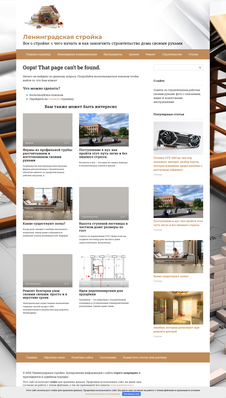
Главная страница (38, 54)
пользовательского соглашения (102, 393)
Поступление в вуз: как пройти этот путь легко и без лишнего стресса (103, 153)
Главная (31, 357)
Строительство (172, 54)
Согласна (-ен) (131, 393)
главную (54, 99)
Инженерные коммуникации (77, 54)
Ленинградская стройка (62, 36)
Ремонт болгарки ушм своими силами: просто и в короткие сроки (45, 294)
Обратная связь (54, 357)
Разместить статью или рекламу (145, 357)
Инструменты (113, 54)
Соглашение (108, 357)
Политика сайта (82, 357)
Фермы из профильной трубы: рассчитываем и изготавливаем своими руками (47, 155)
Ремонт (151, 54)
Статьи (193, 54)
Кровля (134, 54)
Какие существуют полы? (44, 223)
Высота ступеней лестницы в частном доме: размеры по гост (103, 226)
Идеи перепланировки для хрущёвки (101, 292)
